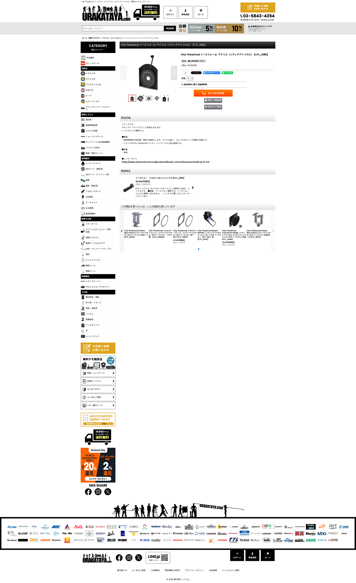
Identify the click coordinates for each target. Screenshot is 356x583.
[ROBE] (123, 540)
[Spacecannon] (200, 540)
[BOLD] (89, 526)
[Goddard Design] (100, 533)
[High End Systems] (134, 533)
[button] (123, 73)
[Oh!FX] (34, 540)
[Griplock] (123, 533)
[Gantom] (78, 533)
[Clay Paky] (222, 526)
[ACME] (12, 526)
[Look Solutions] (244, 533)
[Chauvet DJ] (178, 526)
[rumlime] (156, 540)
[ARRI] (56, 526)
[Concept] (244, 526)
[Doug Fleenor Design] (300, 526)
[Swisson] (222, 540)
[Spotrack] (211, 540)
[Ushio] (311, 540)
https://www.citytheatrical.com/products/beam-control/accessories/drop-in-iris (165, 162)
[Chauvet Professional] (189, 526)
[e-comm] (344, 526)
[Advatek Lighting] (23, 526)
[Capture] (145, 526)
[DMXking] (289, 526)
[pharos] (78, 540)
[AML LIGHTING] (34, 526)
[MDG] (322, 533)
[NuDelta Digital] (23, 540)
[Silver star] (189, 540)
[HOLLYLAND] (156, 533)
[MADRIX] (278, 533)
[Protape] (100, 540)
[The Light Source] (255, 540)
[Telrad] (244, 540)
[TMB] (266, 540)
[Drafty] (311, 526)
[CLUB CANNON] (233, 526)
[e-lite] (34, 533)
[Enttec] (45, 533)
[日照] (12, 540)
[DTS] (322, 526)
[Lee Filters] (189, 533)
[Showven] (178, 540)
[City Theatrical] (211, 526)
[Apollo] (45, 526)
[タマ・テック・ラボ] (233, 540)
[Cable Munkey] (123, 526)
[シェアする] (185, 72)
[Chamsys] (167, 526)
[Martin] (311, 533)
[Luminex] (266, 533)
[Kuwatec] (178, 533)
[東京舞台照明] (278, 540)
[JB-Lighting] (167, 533)
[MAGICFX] (289, 533)
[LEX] (200, 533)
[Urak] (300, 540)
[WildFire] (333, 540)
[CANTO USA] (134, 526)
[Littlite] (222, 533)
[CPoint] (278, 526)
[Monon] (344, 533)
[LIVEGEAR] (233, 533)
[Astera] (67, 526)
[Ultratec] (289, 540)
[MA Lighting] (300, 533)
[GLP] (89, 533)
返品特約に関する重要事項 (195, 84)
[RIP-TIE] (111, 540)
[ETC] (56, 533)
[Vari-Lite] (322, 540)
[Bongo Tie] (100, 526)
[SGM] (167, 540)
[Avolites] (78, 526)
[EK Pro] (12, 533)
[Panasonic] (56, 540)
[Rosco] (145, 540)
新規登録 (185, 14)
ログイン (170, 14)
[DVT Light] (333, 526)
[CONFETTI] (255, 526)
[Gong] (111, 533)
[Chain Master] (156, 526)
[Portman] (89, 540)
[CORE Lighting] (266, 526)
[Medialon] (333, 533)
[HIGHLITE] (145, 533)
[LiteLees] (211, 533)
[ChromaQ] (200, 526)
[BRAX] (111, 526)
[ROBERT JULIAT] (134, 540)
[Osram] (45, 540)
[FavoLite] (67, 533)
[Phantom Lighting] (67, 540)
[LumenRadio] (255, 533)
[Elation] (23, 533)
